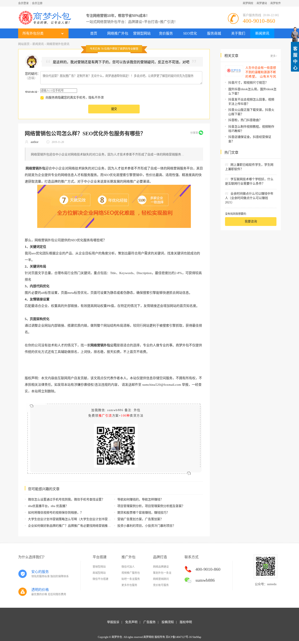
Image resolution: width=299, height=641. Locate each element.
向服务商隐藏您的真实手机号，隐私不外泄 (75, 97)
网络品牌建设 (161, 566)
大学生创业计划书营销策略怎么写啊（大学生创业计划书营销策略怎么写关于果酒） (84, 519)
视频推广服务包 (130, 572)
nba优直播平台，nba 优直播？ (48, 506)
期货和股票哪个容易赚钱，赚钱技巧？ (143, 512)
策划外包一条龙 (162, 572)
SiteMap (196, 637)
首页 (93, 33)
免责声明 (131, 622)
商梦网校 (248, 3)
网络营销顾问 (161, 579)
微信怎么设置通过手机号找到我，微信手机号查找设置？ (66, 499)
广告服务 (149, 622)
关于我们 (238, 33)
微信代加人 (128, 566)
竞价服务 (166, 33)
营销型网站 (142, 33)
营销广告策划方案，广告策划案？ (140, 519)
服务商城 (214, 33)
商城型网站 (99, 572)
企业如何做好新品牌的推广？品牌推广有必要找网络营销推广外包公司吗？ (78, 525)
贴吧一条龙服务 (130, 579)
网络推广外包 (117, 33)
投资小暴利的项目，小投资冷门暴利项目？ (146, 525)
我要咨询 (251, 221)
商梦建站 (262, 3)
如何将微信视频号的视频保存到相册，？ (55, 512)
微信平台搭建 (100, 579)
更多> (273, 56)
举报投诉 (113, 622)
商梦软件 (275, 3)
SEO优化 (190, 33)
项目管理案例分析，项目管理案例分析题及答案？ (151, 506)
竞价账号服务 (161, 585)
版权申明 (186, 622)
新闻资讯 (262, 33)
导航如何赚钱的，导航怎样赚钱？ (140, 499)
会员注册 (37, 3)
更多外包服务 (129, 585)
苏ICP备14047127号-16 (179, 637)
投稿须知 (168, 622)
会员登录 (23, 3)
